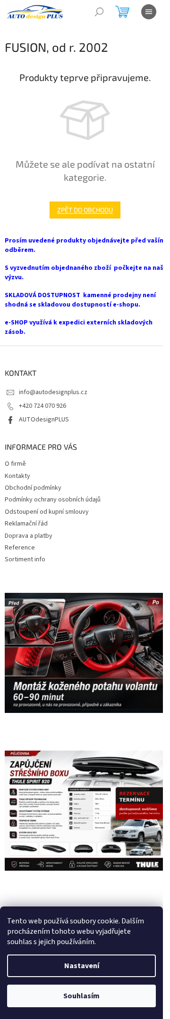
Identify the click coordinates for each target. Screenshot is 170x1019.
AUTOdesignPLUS (44, 419)
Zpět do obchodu (85, 210)
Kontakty (17, 476)
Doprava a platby (28, 536)
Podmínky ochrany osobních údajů (53, 499)
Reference (20, 547)
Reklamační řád (26, 523)
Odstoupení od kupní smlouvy (47, 512)
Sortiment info (25, 559)
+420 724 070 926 (42, 406)
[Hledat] (99, 11)
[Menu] (148, 11)
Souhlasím (81, 996)
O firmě (15, 464)
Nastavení (81, 966)
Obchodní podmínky (33, 488)
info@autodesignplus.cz (53, 392)
